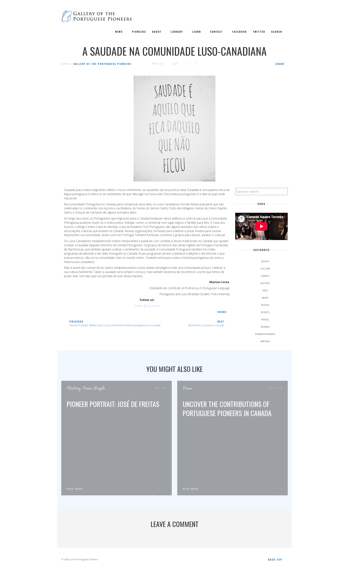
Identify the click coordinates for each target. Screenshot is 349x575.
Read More (75, 489)
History (265, 283)
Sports (265, 312)
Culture (265, 268)
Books (265, 261)
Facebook (239, 31)
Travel (265, 319)
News (119, 31)
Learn (196, 31)
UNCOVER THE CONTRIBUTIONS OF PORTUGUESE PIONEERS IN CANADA (227, 408)
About (156, 31)
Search (276, 31)
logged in (170, 538)
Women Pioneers (265, 334)
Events (265, 275)
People (265, 305)
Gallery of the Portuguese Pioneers (102, 64)
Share (280, 64)
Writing (265, 341)
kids (265, 290)
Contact (216, 31)
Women (265, 326)
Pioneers (139, 31)
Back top (275, 559)
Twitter (259, 31)
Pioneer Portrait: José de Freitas (113, 404)
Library (177, 31)
